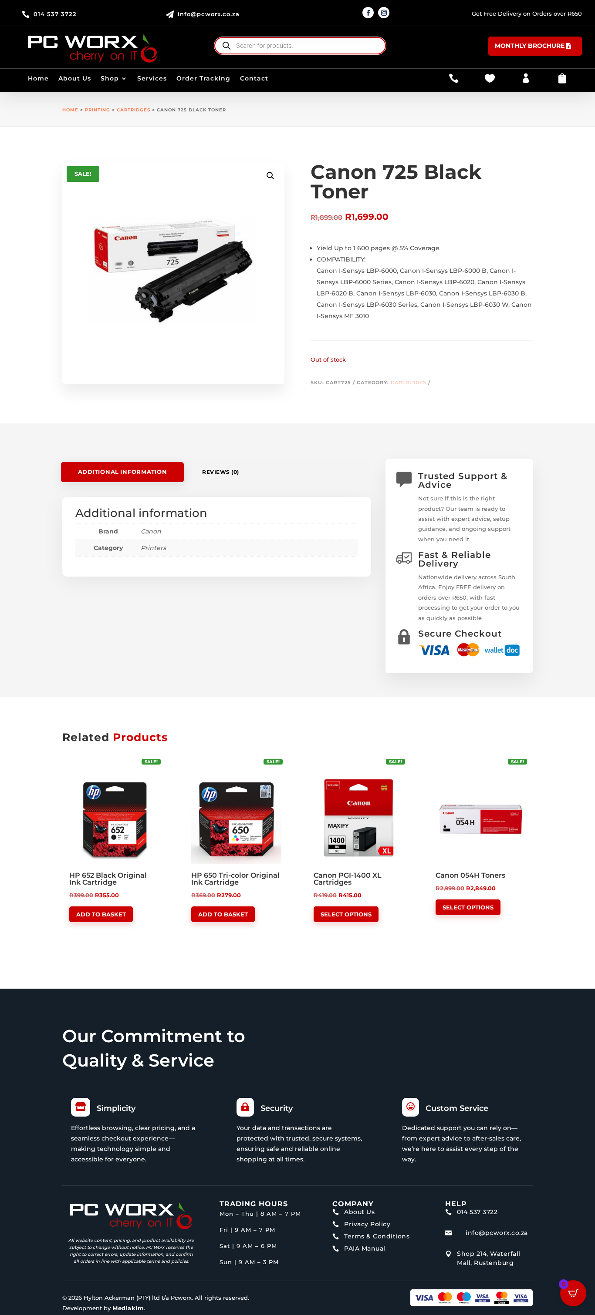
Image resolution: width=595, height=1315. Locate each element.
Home (38, 78)
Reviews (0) (220, 472)
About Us (74, 78)
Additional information (122, 472)
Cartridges (133, 110)
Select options (346, 914)
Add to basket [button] (101, 914)
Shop (110, 78)
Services (152, 78)
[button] (270, 176)
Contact (254, 78)
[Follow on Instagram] (383, 12)
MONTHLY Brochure (530, 46)
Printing (97, 110)
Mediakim (128, 1308)
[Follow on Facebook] (368, 12)
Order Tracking (203, 78)
